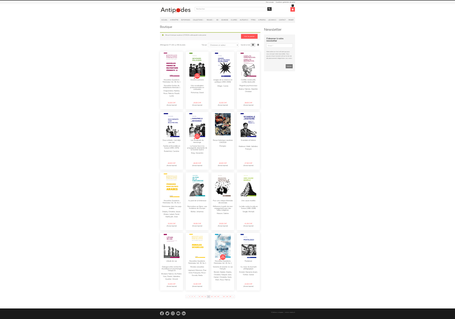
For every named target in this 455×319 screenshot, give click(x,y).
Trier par (204, 45)
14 (215, 297)
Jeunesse (224, 20)
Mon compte (270, 2)
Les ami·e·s (272, 20)
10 (202, 297)
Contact (282, 20)
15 (218, 297)
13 (212, 297)
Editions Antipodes (278, 312)
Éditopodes (185, 20)
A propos (262, 20)
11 (205, 297)
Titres (253, 20)
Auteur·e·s (244, 20)
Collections (197, 20)
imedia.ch (292, 312)
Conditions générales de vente (285, 2)
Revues (209, 20)
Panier (291, 20)
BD (217, 20)
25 (230, 297)
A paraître (174, 20)
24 (227, 297)
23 (224, 297)
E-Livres (234, 20)
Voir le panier (249, 36)
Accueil (164, 20)
